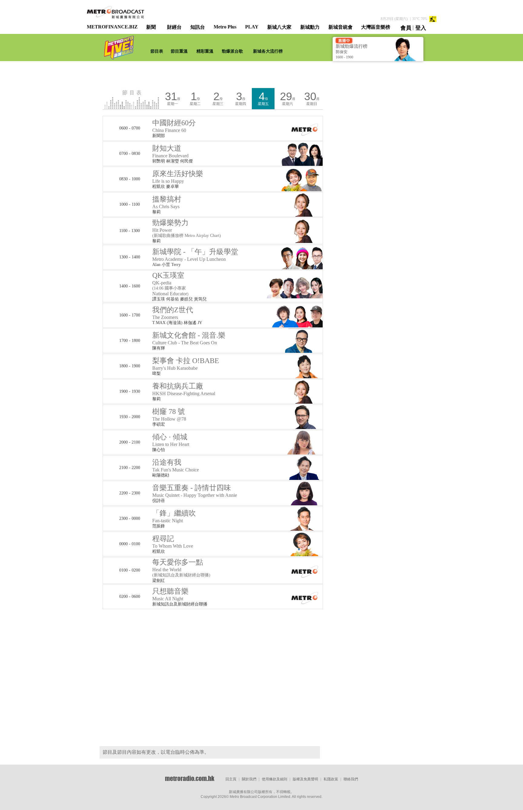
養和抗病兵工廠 (183, 389)
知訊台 (197, 27)
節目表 (156, 51)
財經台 (174, 27)
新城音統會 (340, 27)
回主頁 (230, 779)
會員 (405, 28)
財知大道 (170, 151)
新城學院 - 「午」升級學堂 (195, 255)
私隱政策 (331, 779)
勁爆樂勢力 (170, 226)
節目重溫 (179, 51)
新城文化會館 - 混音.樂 (188, 338)
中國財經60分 (174, 126)
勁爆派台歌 (232, 51)
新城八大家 (279, 27)
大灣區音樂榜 (375, 27)
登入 (420, 28)
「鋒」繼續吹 (174, 516)
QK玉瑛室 (170, 283)
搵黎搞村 (166, 202)
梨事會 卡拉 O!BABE (185, 364)
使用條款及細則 (274, 779)
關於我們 (249, 779)
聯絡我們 (351, 779)
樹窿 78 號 (169, 414)
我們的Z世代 (172, 313)
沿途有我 (175, 465)
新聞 (151, 27)
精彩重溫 (204, 51)
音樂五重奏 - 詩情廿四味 (194, 491)
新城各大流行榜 (268, 51)
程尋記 (172, 542)
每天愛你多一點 (177, 565)
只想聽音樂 (170, 594)
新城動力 (310, 27)
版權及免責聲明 (305, 779)
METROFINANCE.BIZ (112, 26)
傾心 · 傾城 (170, 440)
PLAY (251, 26)
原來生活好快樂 (177, 177)
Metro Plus (225, 26)
